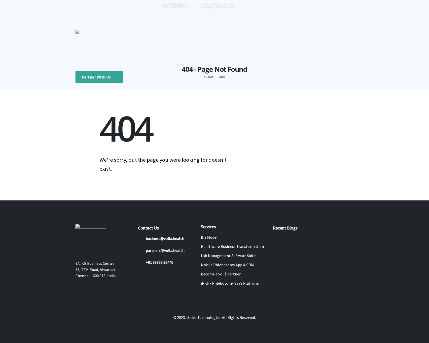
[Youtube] (174, 17)
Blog (151, 60)
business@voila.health (165, 238)
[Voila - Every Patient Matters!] (90, 40)
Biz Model (131, 60)
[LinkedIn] (190, 17)
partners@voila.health (165, 250)
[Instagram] (182, 17)
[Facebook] (157, 17)
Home (84, 60)
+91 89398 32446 (159, 262)
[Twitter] (166, 17)
